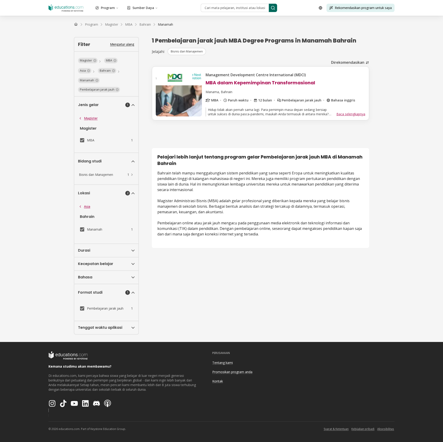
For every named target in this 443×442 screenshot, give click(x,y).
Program (108, 8)
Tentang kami (222, 362)
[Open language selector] (320, 8)
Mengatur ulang (122, 44)
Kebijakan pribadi (362, 429)
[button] (88, 60)
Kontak (217, 381)
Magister (91, 118)
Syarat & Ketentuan (336, 429)
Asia (87, 206)
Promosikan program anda (232, 372)
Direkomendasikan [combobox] (347, 62)
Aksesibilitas (385, 429)
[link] (165, 24)
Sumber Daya (143, 8)
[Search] (273, 8)
